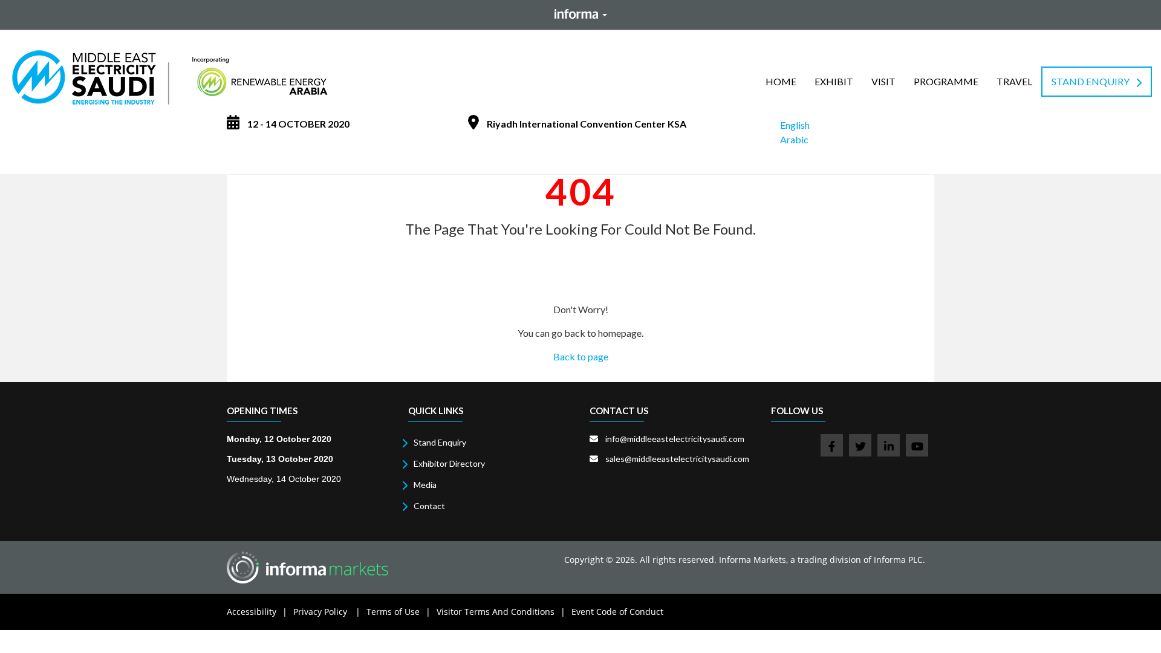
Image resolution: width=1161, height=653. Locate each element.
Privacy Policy (326, 611)
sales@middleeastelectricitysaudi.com (677, 458)
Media (425, 484)
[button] (833, 82)
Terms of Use (398, 611)
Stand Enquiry (440, 442)
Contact (429, 506)
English (795, 125)
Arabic (794, 139)
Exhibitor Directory (449, 463)
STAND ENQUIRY (1091, 81)
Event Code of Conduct (617, 611)
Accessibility (257, 611)
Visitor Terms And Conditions (501, 611)
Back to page (580, 356)
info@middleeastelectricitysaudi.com (674, 439)
